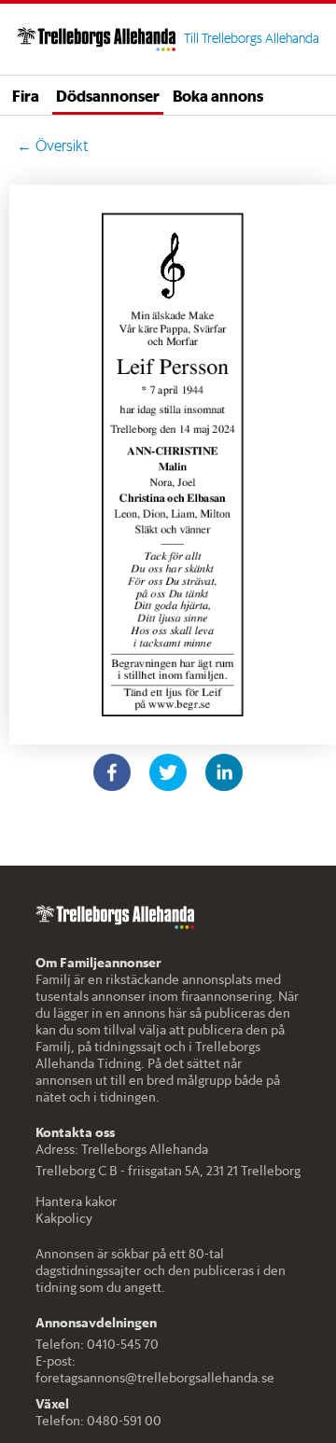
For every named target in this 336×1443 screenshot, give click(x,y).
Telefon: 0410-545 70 (97, 1344)
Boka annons (218, 95)
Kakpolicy (63, 1218)
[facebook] (112, 772)
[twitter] (168, 772)
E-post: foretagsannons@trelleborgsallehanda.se (154, 1369)
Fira (25, 95)
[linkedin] (224, 772)
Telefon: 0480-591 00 (98, 1420)
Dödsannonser (108, 95)
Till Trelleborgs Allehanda (251, 38)
